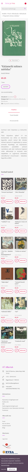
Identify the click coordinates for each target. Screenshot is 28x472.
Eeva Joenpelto (4, 315)
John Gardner (4, 286)
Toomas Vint (18, 286)
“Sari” (16, 311)
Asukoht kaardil (6, 425)
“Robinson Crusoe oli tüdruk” (21, 222)
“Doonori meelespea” (7, 192)
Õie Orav (3, 345)
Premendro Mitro (19, 225)
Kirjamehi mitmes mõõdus (11, 103)
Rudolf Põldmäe (5, 73)
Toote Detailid (14, 115)
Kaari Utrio (4, 225)
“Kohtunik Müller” (6, 311)
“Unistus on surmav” (20, 251)
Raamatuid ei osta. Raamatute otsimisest (13, 408)
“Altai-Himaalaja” (20, 192)
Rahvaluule (15, 14)
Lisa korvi (5, 86)
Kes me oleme (6, 423)
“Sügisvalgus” (5, 282)
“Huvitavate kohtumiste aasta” (6, 342)
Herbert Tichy (4, 256)
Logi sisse (4, 439)
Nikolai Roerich (18, 196)
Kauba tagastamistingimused (10, 406)
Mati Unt (3, 196)
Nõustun (12, 469)
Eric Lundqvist (18, 315)
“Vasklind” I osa (5, 222)
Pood (9, 14)
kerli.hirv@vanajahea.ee (12, 383)
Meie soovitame (13, 99)
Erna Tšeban (18, 345)
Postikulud (5, 410)
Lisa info (3, 469)
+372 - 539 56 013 (11, 376)
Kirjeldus (14, 110)
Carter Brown (18, 255)
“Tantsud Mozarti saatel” (20, 283)
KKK (3, 404)
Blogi (3, 427)
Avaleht (4, 14)
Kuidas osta (5, 402)
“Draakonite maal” (20, 341)
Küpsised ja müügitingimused (10, 399)
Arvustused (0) (14, 121)
